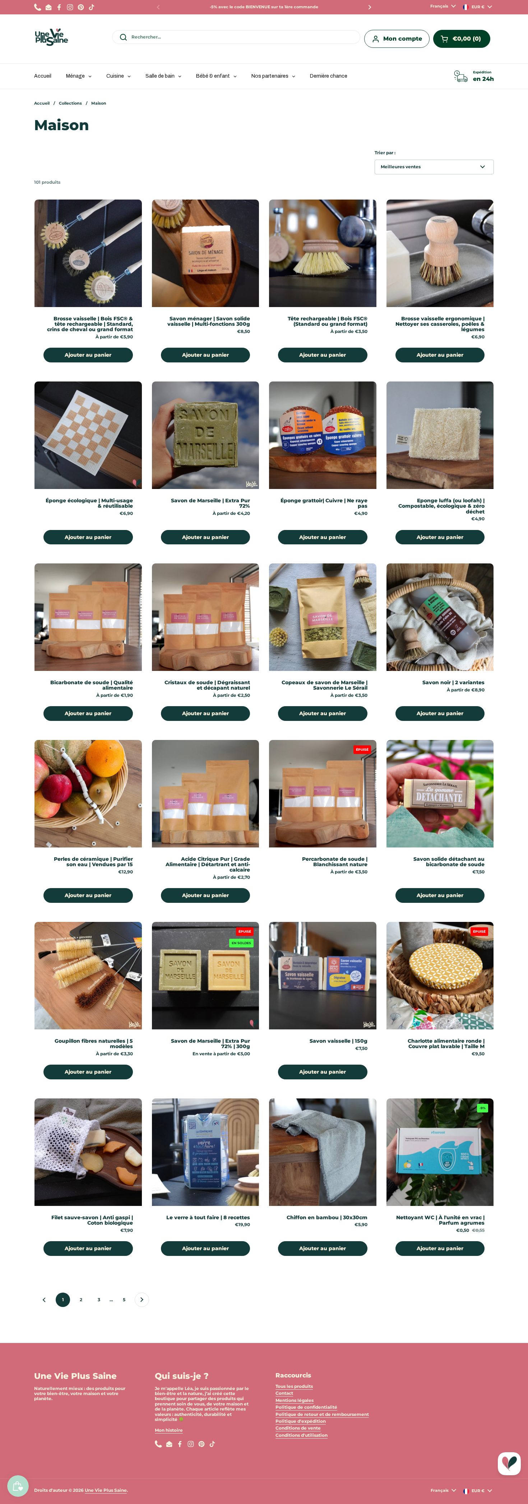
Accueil (42, 103)
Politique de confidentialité (306, 1407)
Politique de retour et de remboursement (322, 1414)
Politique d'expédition (300, 1421)
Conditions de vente (298, 1428)
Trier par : (385, 152)
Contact (284, 1393)
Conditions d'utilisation (301, 1435)
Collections (70, 103)
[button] (461, 39)
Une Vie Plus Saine (106, 1490)
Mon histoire (169, 1430)
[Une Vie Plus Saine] (51, 39)
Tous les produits (294, 1386)
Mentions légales (294, 1400)
